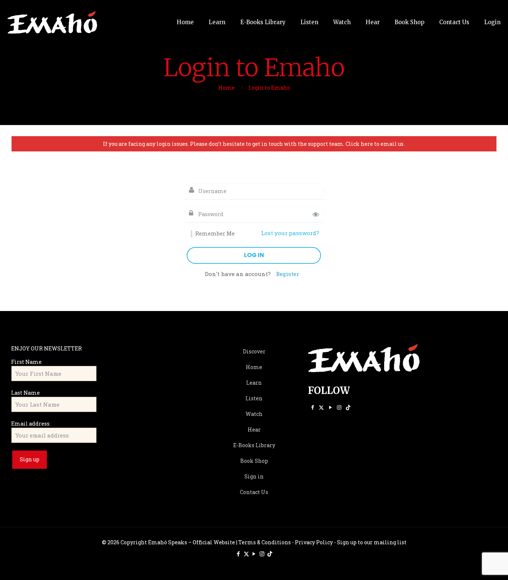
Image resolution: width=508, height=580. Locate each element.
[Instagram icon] (339, 407)
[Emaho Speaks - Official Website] (52, 22)
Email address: (31, 423)
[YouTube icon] (330, 407)
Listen (254, 398)
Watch (254, 413)
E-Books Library (254, 445)
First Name (26, 361)
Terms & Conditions (264, 542)
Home (226, 87)
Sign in (254, 476)
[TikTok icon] (348, 407)
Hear (254, 429)
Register (287, 274)
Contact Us (254, 492)
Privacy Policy (314, 542)
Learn (254, 382)
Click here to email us (374, 143)
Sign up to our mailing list (371, 542)
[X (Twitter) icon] (321, 407)
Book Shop (254, 460)
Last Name (25, 392)
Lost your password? (290, 233)
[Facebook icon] (312, 407)
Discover (254, 351)
